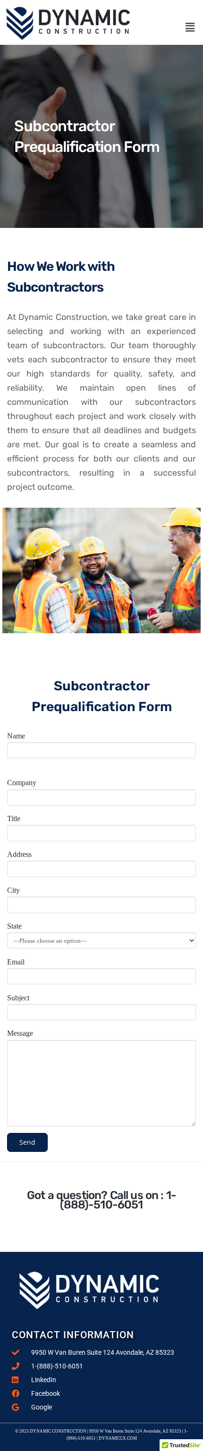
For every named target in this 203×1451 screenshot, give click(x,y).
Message (20, 1033)
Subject (18, 998)
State (14, 926)
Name (16, 736)
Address (19, 854)
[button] (190, 28)
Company (21, 783)
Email (16, 962)
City (13, 890)
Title (13, 818)
